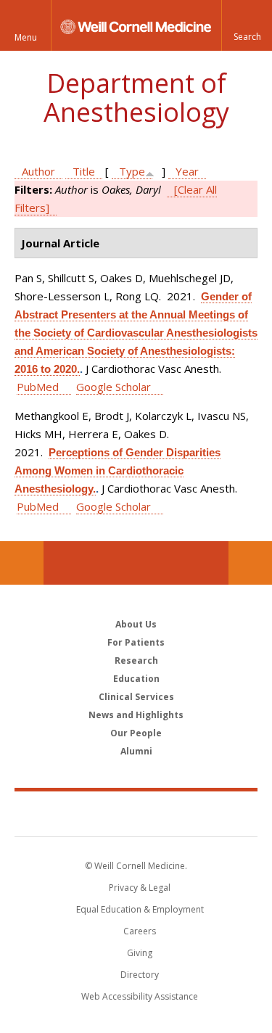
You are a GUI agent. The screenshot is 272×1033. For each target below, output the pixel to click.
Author (38, 171)
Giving (139, 953)
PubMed (38, 386)
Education (136, 678)
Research (136, 660)
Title (84, 171)
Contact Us (250, 563)
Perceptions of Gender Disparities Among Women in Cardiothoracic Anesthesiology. (118, 470)
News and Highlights (136, 715)
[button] (246, 25)
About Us (136, 624)
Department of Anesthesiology (136, 97)
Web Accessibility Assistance (139, 996)
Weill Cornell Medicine (136, 813)
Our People (136, 733)
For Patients (136, 642)
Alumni (136, 751)
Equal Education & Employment (140, 909)
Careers (139, 931)
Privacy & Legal (139, 887)
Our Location (22, 563)
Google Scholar (113, 386)
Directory (139, 974)
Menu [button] (26, 37)
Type (132, 171)
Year (187, 171)
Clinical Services (136, 697)
